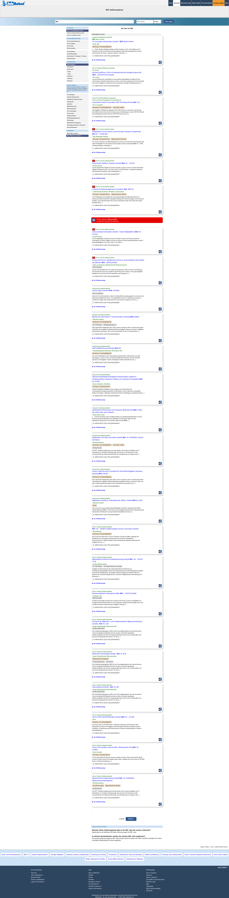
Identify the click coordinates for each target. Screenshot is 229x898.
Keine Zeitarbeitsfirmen (73, 41)
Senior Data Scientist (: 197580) (105, 290)
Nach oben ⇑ (223, 867)
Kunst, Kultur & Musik (220, 854)
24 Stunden (70, 66)
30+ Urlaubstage (71, 111)
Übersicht (34, 873)
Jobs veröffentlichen (37, 875)
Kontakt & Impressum (95, 886)
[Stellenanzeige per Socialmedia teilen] (160, 62)
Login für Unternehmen (37, 881)
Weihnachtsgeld (71, 108)
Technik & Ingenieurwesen (39, 854)
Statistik (91, 875)
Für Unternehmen (206, 3)
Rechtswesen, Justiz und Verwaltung (131, 854)
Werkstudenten (71, 58)
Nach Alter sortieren (72, 133)
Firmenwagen (71, 94)
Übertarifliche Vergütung (74, 122)
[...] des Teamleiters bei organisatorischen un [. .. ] (108, 579)
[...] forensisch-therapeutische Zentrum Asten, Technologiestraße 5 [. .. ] (107, 640)
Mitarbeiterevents (72, 106)
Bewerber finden (35, 877)
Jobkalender (149, 886)
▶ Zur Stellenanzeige (98, 60)
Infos (226, 3)
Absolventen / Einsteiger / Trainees (76, 56)
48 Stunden (70, 69)
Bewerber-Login (186, 3)
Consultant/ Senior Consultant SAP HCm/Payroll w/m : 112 (116, 102)
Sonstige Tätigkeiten (57, 854)
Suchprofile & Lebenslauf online (155, 879)
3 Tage (69, 71)
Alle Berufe (149, 890)
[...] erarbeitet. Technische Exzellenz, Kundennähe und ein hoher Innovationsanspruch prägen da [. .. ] (110, 206)
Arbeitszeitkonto (71, 115)
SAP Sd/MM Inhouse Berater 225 (106, 348)
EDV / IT (26, 854)
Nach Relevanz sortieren (74, 135)
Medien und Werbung (152, 854)
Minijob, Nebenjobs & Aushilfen (95, 859)
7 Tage (69, 74)
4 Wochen (70, 78)
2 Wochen (70, 76)
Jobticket (69, 104)
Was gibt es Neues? (94, 881)
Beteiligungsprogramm (73, 118)
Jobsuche (149, 875)
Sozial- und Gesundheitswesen (11, 854)
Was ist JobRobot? (94, 873)
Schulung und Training (99, 854)
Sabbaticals (70, 101)
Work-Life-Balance (72, 127)
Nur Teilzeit (70, 46)
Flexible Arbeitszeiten (73, 97)
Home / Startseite (151, 873)
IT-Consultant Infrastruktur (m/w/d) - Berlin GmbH (112, 41)
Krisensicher (70, 113)
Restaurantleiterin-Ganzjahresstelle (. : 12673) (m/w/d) (114, 593)
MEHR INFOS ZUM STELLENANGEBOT (107, 56)
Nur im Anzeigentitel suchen (75, 30)
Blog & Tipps (196, 3)
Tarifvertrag (70, 120)
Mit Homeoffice (71, 48)
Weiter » (131, 819)
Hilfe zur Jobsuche (151, 877)
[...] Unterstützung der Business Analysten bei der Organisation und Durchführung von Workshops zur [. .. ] (110, 733)
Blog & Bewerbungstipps (153, 888)
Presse (91, 877)
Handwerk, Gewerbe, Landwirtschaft (77, 854)
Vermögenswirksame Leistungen (76, 125)
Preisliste (91, 879)
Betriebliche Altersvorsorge (74, 99)
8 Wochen (70, 81)
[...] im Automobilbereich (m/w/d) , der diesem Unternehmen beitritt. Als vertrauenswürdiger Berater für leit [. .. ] (110, 334)
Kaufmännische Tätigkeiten (134, 859)
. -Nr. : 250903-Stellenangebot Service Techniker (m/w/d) (115, 529)
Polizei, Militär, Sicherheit (115, 859)
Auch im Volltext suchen (74, 35)
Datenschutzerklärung (95, 888)
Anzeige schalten (218, 3)
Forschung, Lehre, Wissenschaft (172, 854)
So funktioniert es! (94, 884)
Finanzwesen (113, 854)
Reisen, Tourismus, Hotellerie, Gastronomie (198, 854)
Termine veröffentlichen (37, 879)
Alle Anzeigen (71, 64)
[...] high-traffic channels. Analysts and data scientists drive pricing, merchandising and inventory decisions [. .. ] (110, 303)
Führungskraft (71, 51)
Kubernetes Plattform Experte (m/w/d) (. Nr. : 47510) (113, 163)
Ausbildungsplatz (72, 53)
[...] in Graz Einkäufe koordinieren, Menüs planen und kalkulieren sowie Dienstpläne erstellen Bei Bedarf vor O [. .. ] (110, 86)
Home (171, 3)
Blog (147, 884)
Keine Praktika (71, 43)
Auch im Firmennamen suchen (75, 33)
